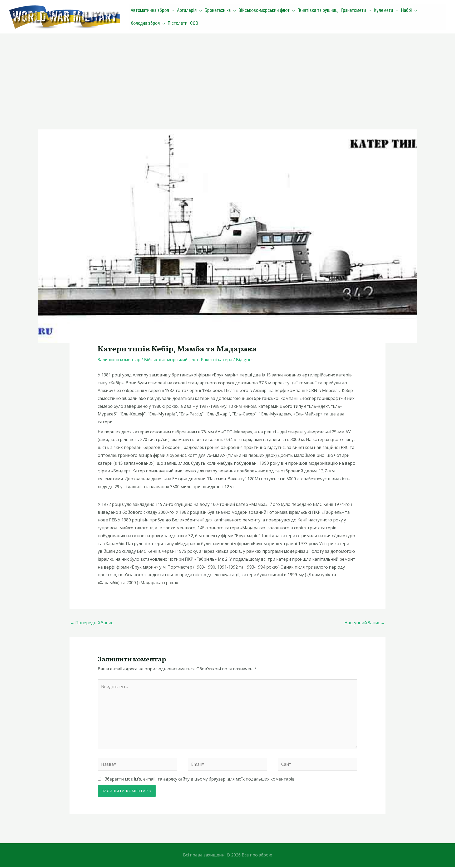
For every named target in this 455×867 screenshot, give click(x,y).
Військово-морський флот (171, 359)
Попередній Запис (91, 623)
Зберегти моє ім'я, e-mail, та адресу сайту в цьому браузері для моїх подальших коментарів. (200, 779)
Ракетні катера (216, 359)
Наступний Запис (364, 623)
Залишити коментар (119, 359)
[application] (171, 10)
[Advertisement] (227, 73)
